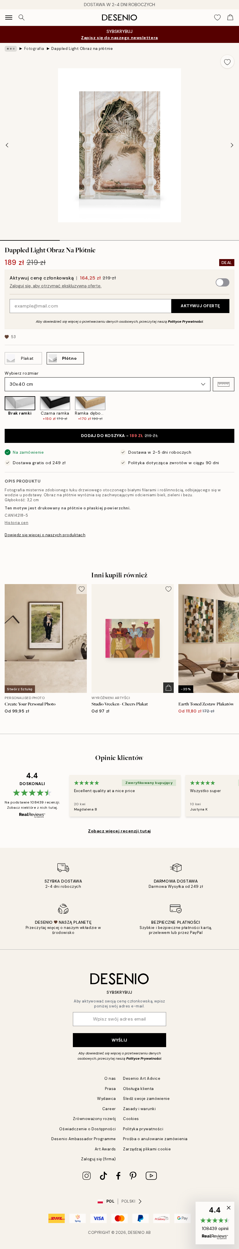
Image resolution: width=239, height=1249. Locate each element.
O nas (110, 1078)
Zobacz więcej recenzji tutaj (119, 831)
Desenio (136, 1232)
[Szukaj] (21, 18)
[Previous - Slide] (7, 145)
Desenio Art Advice (141, 1078)
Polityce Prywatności (185, 321)
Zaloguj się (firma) (98, 1159)
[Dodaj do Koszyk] (168, 687)
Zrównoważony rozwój (94, 1118)
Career (109, 1108)
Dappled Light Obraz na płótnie (82, 48)
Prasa (110, 1088)
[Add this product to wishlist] (227, 62)
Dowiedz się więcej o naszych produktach (45, 534)
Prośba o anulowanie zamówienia (155, 1138)
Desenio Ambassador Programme (83, 1138)
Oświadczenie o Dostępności (87, 1128)
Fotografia (34, 48)
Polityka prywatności (143, 1128)
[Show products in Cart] (230, 18)
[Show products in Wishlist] (217, 18)
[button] (223, 384)
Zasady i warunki (139, 1108)
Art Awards (105, 1149)
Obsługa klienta (138, 1088)
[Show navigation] (8, 18)
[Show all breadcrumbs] (11, 49)
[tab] (30, 238)
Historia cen (16, 522)
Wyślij (119, 1040)
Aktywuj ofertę (200, 305)
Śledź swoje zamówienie (146, 1098)
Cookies (131, 1118)
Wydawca (106, 1098)
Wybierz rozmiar (21, 373)
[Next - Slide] (232, 145)
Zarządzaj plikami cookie (147, 1149)
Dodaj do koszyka (119, 435)
